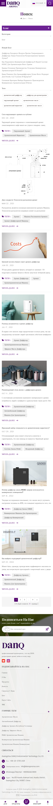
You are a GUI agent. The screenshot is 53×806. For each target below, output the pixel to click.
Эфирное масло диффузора (14, 349)
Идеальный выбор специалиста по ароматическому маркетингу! (26, 428)
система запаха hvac (12, 449)
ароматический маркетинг (13, 105)
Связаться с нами (8, 691)
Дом (24, 18)
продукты (5, 682)
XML (3, 704)
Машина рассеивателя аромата (35, 216)
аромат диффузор (21, 340)
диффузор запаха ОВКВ (23, 509)
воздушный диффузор (34, 449)
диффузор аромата (21, 575)
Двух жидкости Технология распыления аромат (19, 200)
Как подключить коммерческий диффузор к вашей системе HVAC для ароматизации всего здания (24, 63)
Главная (4, 673)
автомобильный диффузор (14, 410)
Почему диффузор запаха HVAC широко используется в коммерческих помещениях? (23, 491)
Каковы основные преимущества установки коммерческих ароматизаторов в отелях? (24, 69)
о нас (4, 677)
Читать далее (8, 141)
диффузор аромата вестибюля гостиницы (17, 726)
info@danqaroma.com (30, 766)
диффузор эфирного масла (11, 730)
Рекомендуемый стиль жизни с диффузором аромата (21, 390)
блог (3, 40)
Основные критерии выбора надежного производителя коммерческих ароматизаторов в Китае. (23, 81)
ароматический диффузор (13, 95)
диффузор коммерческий (13, 517)
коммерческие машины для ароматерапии (20, 513)
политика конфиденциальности (41, 792)
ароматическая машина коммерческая (15, 744)
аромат (16, 216)
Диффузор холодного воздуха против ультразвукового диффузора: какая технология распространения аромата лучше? (23, 56)
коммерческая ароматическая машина (15, 739)
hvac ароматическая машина (13, 735)
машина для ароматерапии (14, 415)
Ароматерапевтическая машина (16, 282)
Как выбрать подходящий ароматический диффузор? (21, 558)
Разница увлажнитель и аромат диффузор (17, 324)
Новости (5, 686)
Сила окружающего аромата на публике (17, 114)
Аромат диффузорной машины (16, 221)
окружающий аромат (11, 100)
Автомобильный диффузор (11, 721)
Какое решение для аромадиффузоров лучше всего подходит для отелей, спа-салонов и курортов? (25, 75)
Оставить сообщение (26, 802)
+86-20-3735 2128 (17, 761)
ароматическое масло (30, 100)
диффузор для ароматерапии (37, 95)
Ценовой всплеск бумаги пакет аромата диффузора (21, 262)
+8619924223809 (29, 772)
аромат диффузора (21, 278)
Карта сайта (6, 700)
